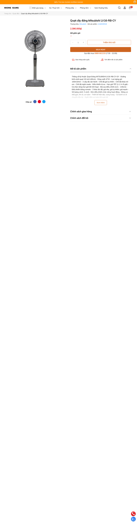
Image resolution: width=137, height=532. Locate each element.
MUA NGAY (100, 49)
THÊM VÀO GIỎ (109, 42)
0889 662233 (100, 53)
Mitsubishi (83, 24)
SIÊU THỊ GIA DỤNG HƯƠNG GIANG (68, 2)
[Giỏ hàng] (130, 8)
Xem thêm (101, 103)
